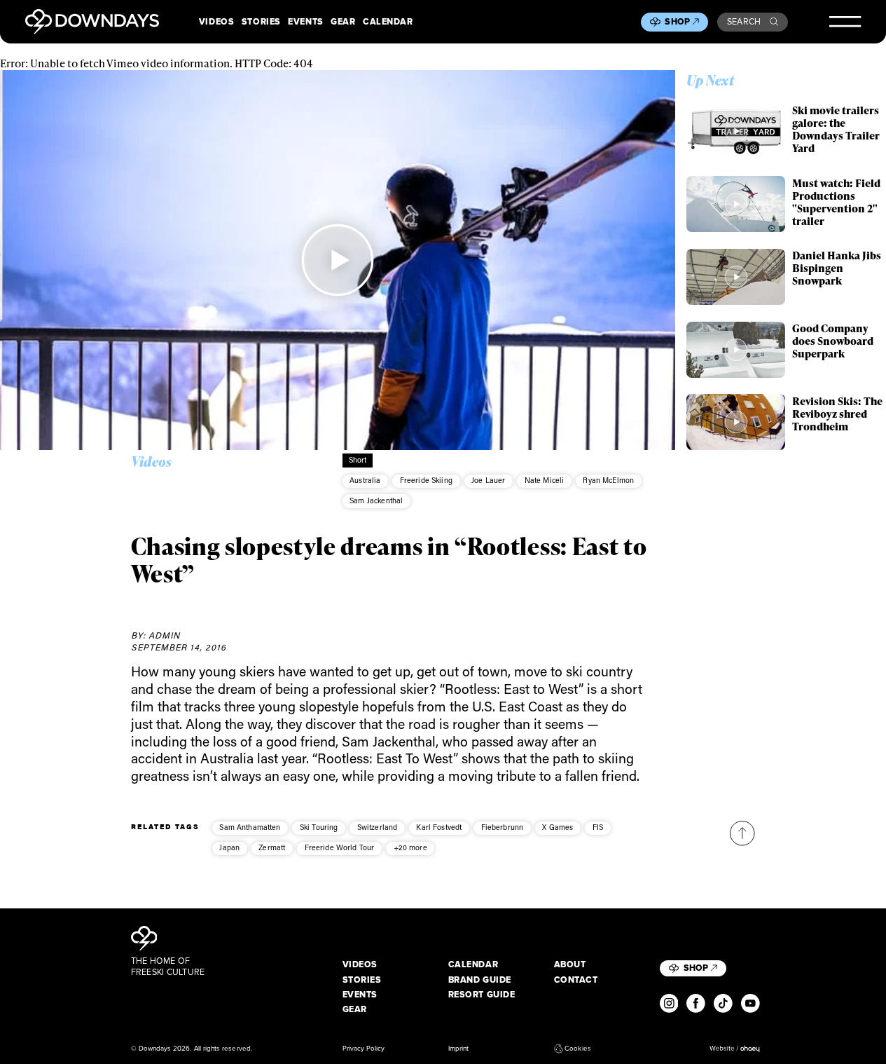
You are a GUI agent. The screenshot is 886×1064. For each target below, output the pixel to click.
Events (305, 21)
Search (744, 21)
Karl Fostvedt (439, 827)
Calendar (388, 21)
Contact (576, 979)
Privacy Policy (363, 1048)
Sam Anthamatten (249, 827)
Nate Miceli (545, 480)
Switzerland (377, 827)
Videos (216, 21)
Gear (343, 21)
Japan (229, 847)
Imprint (458, 1048)
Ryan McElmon (608, 480)
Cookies (577, 1048)
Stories (261, 21)
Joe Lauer (488, 480)
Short (358, 460)
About (570, 964)
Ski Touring (319, 827)
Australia (364, 480)
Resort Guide (481, 994)
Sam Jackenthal (376, 500)
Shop (677, 21)
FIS (598, 827)
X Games (557, 827)
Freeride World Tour (340, 847)
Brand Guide (479, 979)
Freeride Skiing (426, 480)
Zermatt (271, 847)
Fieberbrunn (502, 827)
